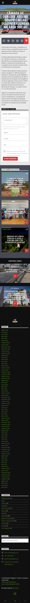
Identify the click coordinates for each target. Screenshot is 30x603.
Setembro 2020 (6, 479)
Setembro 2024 (6, 378)
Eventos (4, 503)
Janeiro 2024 (5, 395)
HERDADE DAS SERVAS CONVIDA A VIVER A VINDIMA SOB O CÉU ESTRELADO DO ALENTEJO (15, 239)
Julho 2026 (4, 332)
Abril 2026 (4, 338)
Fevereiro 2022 (6, 443)
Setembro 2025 (6, 353)
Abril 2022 (4, 439)
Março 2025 (5, 366)
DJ (2, 501)
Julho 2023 (4, 407)
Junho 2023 (5, 410)
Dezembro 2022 (6, 422)
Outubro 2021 (5, 451)
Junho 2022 (5, 435)
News (3, 513)
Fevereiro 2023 (6, 418)
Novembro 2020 (6, 475)
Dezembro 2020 (6, 472)
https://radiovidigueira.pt (11, 552)
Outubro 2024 (5, 376)
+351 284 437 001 (9, 556)
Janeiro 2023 (5, 420)
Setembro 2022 (6, 428)
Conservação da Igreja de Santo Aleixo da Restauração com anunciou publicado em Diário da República (15, 295)
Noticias (13, 10)
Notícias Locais (22, 10)
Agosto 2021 (5, 456)
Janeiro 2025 (5, 370)
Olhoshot (16, 588)
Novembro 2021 (6, 449)
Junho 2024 (5, 384)
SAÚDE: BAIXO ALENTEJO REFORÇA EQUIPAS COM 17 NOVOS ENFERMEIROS (15, 211)
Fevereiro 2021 (6, 468)
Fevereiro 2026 (6, 342)
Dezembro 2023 (6, 397)
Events (3, 506)
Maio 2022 (4, 437)
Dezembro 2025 (6, 347)
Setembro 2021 (6, 454)
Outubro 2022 (5, 426)
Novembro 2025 (6, 349)
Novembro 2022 (6, 424)
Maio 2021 (4, 462)
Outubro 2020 (5, 477)
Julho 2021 (4, 458)
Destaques (6, 10)
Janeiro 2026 (5, 345)
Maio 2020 (4, 487)
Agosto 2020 (5, 481)
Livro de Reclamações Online (11, 584)
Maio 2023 (4, 412)
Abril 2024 (4, 389)
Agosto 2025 (5, 355)
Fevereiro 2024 (6, 393)
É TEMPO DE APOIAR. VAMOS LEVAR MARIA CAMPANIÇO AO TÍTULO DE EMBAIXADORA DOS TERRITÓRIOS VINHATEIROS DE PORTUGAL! (15, 183)
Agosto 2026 (5, 330)
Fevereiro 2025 (6, 368)
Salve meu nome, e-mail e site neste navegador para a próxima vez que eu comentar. (17, 151)
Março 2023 (5, 416)
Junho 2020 (5, 485)
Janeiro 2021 (5, 470)
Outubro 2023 (5, 401)
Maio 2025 (4, 361)
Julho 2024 (4, 382)
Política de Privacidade (9, 582)
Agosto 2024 (5, 380)
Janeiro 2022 (5, 445)
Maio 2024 (4, 386)
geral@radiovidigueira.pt (11, 559)
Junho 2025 (5, 359)
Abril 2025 (4, 363)
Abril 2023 (4, 414)
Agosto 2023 (5, 405)
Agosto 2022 (5, 431)
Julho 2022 (4, 433)
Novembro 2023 (6, 399)
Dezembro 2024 (6, 372)
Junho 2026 (5, 334)
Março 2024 (5, 391)
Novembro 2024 (6, 374)
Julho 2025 (4, 357)
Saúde (3, 526)
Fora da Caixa (6, 173)
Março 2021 (5, 466)
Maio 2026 (4, 336)
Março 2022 (5, 441)
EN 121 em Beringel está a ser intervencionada (15, 271)
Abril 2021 (4, 464)
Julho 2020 (4, 483)
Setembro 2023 (6, 403)
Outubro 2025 (5, 351)
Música (4, 511)
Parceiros (4, 523)
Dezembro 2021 (6, 447)
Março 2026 (5, 340)
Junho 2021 (5, 460)
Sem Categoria (6, 528)
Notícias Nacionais (7, 521)
